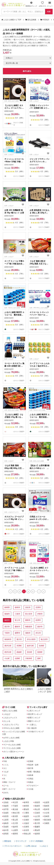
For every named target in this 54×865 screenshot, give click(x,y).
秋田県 (5, 816)
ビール (5, 785)
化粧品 (30, 782)
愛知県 (26, 809)
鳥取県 (37, 802)
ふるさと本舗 (8, 741)
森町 (39, 658)
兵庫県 (26, 827)
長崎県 (46, 806)
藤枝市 (17, 627)
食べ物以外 (32, 728)
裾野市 (17, 633)
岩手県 (5, 809)
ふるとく (44, 846)
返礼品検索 (32, 20)
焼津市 (38, 620)
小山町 (7, 658)
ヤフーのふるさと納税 (12, 745)
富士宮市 (28, 614)
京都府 (26, 820)
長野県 (15, 834)
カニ (5, 768)
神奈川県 (16, 813)
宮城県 (5, 813)
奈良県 (26, 830)
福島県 (5, 823)
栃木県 (5, 830)
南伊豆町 (30, 646)
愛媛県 (37, 827)
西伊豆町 (7, 652)
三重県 (26, 813)
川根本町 (28, 658)
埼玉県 (15, 802)
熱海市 (7, 614)
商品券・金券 (33, 765)
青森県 (5, 806)
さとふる (6, 721)
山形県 (5, 820)
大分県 (46, 813)
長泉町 (39, 652)
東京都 (15, 809)
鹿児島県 (47, 820)
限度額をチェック (31, 6)
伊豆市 (38, 633)
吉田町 (17, 658)
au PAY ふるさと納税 (11, 738)
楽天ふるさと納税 (10, 711)
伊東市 (39, 614)
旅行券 (30, 768)
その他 (30, 789)
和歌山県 (27, 834)
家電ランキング (34, 718)
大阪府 (26, 823)
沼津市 (38, 607)
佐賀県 (46, 802)
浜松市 (27, 607)
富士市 (17, 620)
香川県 (37, 823)
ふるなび (6, 714)
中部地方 (46, 20)
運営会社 (7, 841)
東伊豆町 (7, 646)
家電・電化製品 (34, 772)
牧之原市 (44, 639)
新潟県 (15, 816)
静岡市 (17, 607)
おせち (5, 792)
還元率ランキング (35, 714)
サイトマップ (21, 841)
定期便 (30, 761)
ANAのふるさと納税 (11, 728)
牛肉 (5, 761)
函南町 (19, 652)
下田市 (7, 633)
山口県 (37, 816)
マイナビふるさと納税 (12, 748)
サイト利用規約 (37, 841)
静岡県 (7, 607)
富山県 (15, 820)
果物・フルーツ (9, 782)
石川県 (15, 823)
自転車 (30, 775)
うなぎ (5, 772)
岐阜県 (26, 802)
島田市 (7, 620)
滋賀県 (26, 816)
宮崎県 (46, 816)
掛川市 (7, 627)
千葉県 (15, 806)
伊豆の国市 (31, 639)
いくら (5, 765)
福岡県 (37, 834)
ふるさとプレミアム (11, 725)
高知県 (37, 830)
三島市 (17, 614)
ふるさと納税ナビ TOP (12, 20)
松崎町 (41, 646)
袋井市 (39, 627)
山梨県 (15, 830)
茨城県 (5, 827)
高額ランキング (34, 721)
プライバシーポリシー (12, 846)
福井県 (15, 827)
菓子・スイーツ (9, 789)
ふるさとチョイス (10, 718)
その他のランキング (36, 731)
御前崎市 (7, 639)
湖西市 (27, 633)
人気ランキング (34, 711)
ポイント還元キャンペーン (13, 751)
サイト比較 (10, 707)
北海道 (5, 802)
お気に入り (42, 6)
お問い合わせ (31, 846)
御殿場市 (28, 627)
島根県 (37, 806)
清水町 (29, 652)
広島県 (37, 813)
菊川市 (19, 639)
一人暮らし (32, 725)
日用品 (30, 779)
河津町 (19, 646)
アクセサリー (33, 785)
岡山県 (37, 809)
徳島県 (37, 820)
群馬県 (5, 834)
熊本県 (46, 809)
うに (5, 775)
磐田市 (27, 620)
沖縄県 (46, 823)
